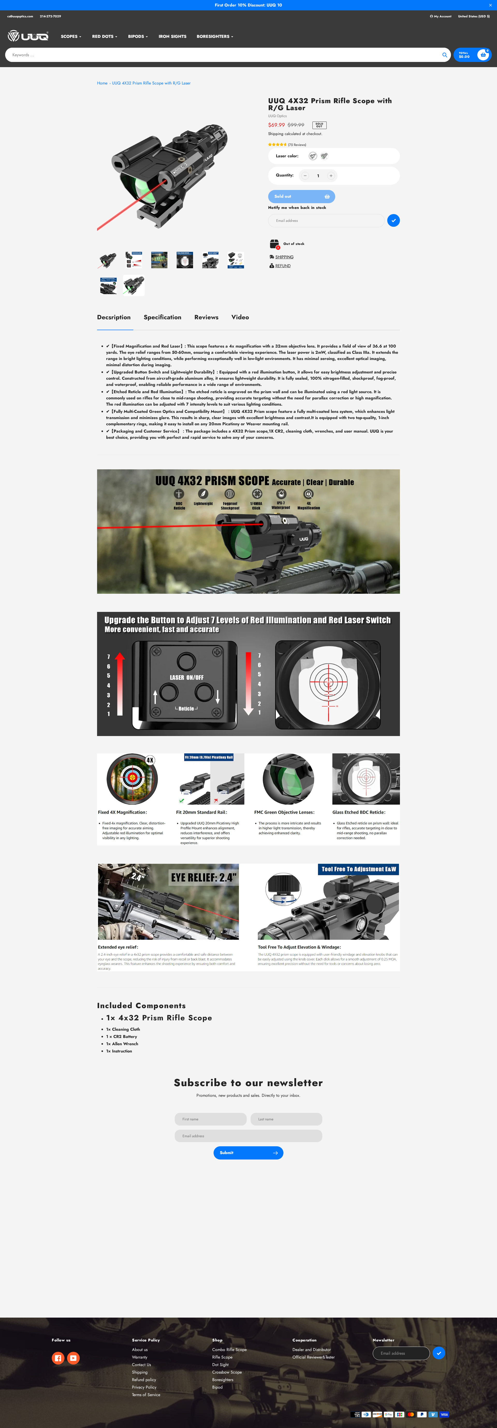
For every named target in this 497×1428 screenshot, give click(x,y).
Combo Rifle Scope (229, 1350)
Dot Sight (220, 1365)
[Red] (313, 156)
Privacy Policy (144, 1387)
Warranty (139, 1357)
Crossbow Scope (227, 1372)
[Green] (324, 156)
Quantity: (285, 175)
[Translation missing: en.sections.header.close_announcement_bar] (490, 5)
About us (140, 1350)
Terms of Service (146, 1395)
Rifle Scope (222, 1357)
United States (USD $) (474, 16)
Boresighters (222, 1380)
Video (240, 317)
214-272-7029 (50, 16)
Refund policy (144, 1380)
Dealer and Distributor (312, 1350)
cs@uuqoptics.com (20, 16)
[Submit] (439, 1353)
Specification (162, 317)
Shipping (275, 134)
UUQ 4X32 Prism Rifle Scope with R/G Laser (151, 83)
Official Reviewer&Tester (314, 1357)
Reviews (206, 317)
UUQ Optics (277, 115)
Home (102, 83)
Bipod (217, 1387)
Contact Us (141, 1365)
